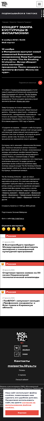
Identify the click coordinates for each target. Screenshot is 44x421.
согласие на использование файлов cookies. (20, 404)
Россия (11, 236)
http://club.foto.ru (18, 219)
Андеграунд (13, 195)
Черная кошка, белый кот (30, 195)
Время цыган (24, 193)
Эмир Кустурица (8, 94)
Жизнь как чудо (23, 101)
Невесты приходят (10, 193)
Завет (19, 197)
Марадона (28, 197)
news (25, 346)
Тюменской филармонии (20, 90)
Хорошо (22, 413)
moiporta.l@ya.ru (22, 365)
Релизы (22, 370)
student (26, 350)
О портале (22, 375)
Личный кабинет (22, 380)
